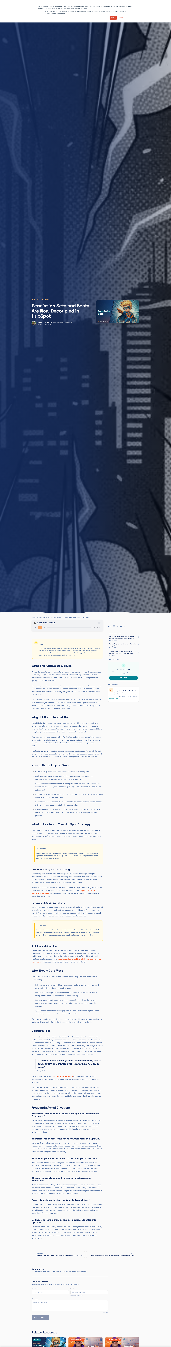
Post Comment (40, 1317)
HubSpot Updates (43, 617)
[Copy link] (124, 626)
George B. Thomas (45, 322)
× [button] (131, 4)
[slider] (69, 627)
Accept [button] (113, 17)
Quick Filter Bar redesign (62, 1076)
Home (34, 617)
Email (72, 1289)
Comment (35, 1299)
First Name (35, 1289)
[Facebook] (121, 626)
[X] (117, 626)
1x (99, 623)
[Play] (40, 627)
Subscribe (123, 678)
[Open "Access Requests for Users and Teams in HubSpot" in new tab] (138, 644)
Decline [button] (121, 17)
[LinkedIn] (114, 626)
